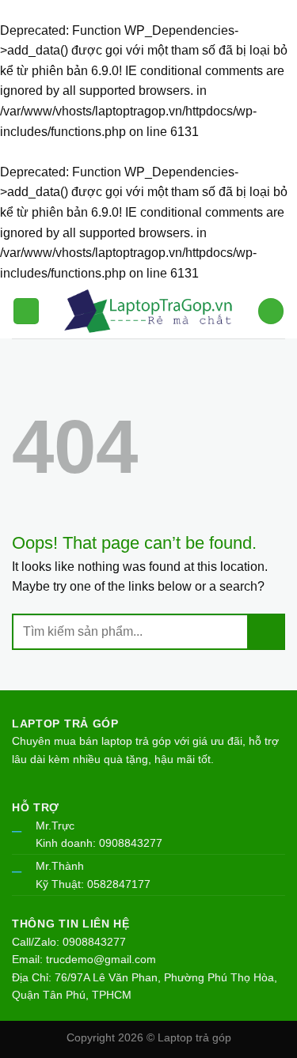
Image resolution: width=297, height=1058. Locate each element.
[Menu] (26, 311)
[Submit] (267, 632)
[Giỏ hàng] (271, 311)
